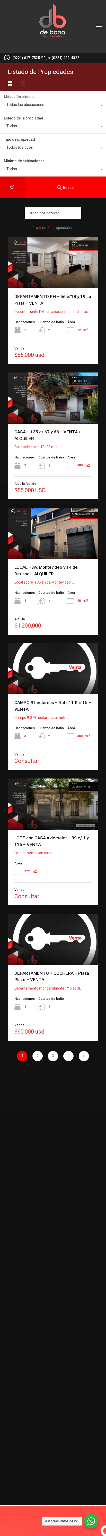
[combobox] (53, 106)
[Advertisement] (53, 1142)
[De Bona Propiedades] (53, 46)
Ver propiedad (53, 278)
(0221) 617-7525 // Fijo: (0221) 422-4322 (45, 58)
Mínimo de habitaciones (24, 161)
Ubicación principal (20, 97)
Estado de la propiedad (23, 118)
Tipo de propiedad (19, 139)
